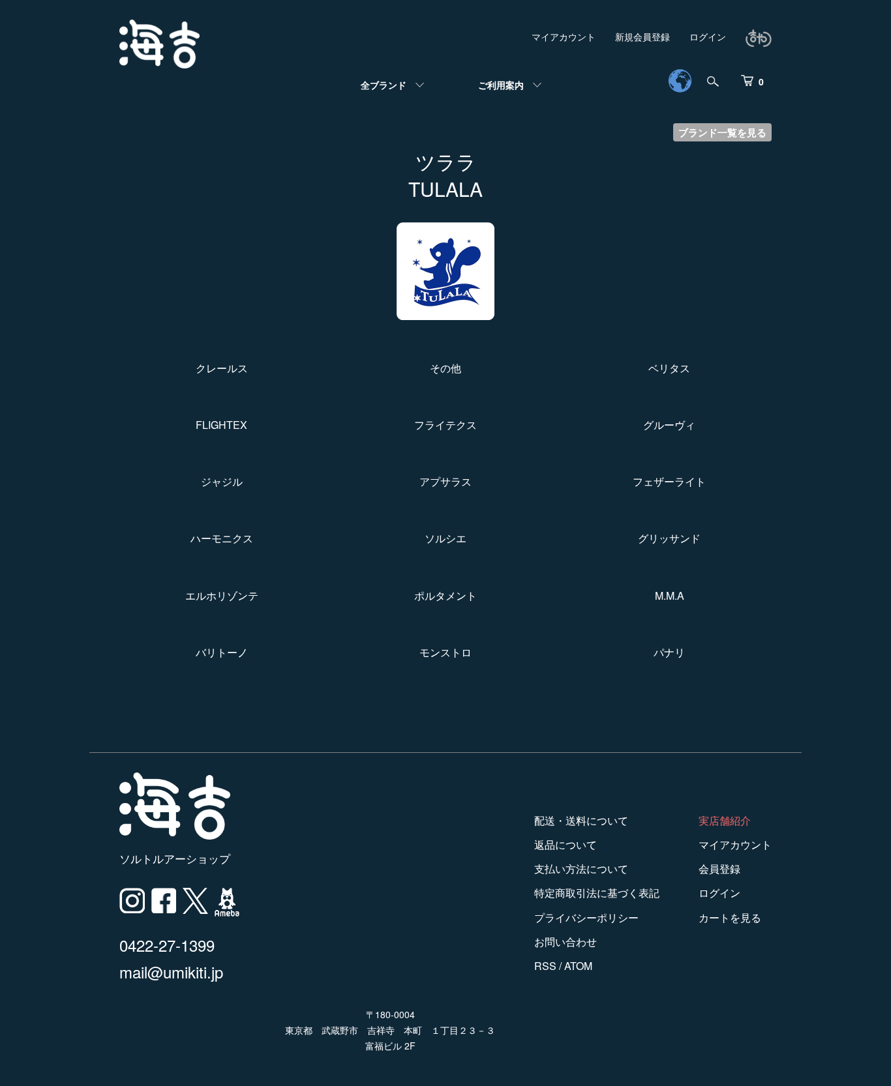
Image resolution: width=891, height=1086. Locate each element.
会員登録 (719, 868)
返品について (565, 844)
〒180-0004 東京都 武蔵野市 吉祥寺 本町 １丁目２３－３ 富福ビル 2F (390, 1030)
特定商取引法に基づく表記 (596, 892)
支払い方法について (581, 868)
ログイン (707, 36)
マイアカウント (564, 36)
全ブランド (383, 84)
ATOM (578, 965)
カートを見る (730, 917)
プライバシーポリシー (586, 917)
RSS (545, 965)
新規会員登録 (642, 36)
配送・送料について (581, 820)
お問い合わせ (565, 941)
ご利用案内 (501, 84)
